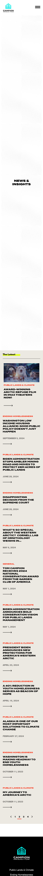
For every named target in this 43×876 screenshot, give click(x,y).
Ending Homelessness (18, 416)
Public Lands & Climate (19, 385)
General (8, 564)
